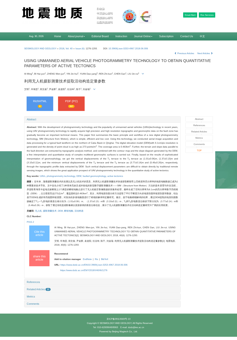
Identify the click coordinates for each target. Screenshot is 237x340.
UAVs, (43, 176)
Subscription (166, 36)
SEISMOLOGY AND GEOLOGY (40, 48)
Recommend (61, 253)
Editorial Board (100, 36)
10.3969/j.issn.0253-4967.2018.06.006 (128, 48)
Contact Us (186, 36)
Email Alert (190, 15)
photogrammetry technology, (61, 176)
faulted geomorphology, (95, 176)
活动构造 (79, 211)
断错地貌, (69, 211)
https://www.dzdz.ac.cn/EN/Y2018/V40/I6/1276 (83, 270)
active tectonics (115, 176)
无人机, (39, 211)
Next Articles (204, 53)
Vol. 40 (69, 48)
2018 (61, 48)
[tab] (102, 119)
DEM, (79, 176)
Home (57, 36)
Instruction (121, 36)
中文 (202, 36)
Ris (96, 259)
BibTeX (104, 259)
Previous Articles (186, 53)
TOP (199, 150)
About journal (75, 36)
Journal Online (142, 36)
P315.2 (30, 222)
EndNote (87, 259)
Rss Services (207, 15)
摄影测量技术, (50, 211)
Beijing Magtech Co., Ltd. (125, 331)
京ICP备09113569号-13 (118, 319)
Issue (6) (79, 48)
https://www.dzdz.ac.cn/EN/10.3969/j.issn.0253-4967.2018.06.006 (94, 264)
